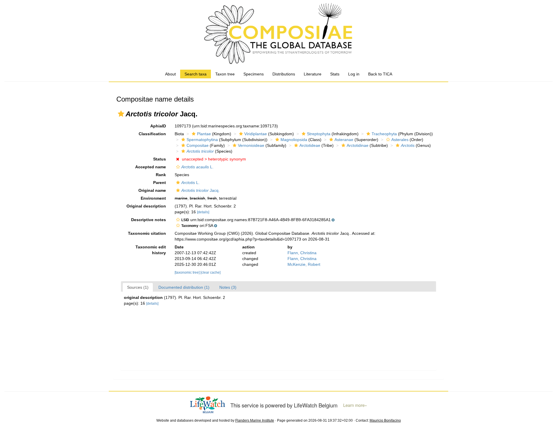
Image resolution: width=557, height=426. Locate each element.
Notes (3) (227, 287)
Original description (146, 206)
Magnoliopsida (294, 139)
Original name (152, 190)
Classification (152, 133)
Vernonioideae (251, 145)
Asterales (399, 139)
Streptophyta (318, 133)
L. (197, 167)
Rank (161, 174)
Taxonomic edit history (150, 250)
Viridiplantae (255, 133)
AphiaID (158, 126)
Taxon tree (225, 74)
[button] (121, 113)
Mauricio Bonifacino (385, 420)
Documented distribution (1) (183, 287)
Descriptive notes (148, 219)
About (170, 74)
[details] (203, 212)
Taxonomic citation (147, 233)
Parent (159, 182)
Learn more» (355, 405)
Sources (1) (138, 287)
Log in (353, 74)
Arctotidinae (357, 145)
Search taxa (196, 74)
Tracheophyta (384, 133)
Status (159, 159)
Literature (312, 74)
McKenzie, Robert (303, 264)
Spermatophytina (202, 139)
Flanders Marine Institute (254, 420)
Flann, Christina (302, 252)
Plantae (204, 133)
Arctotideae (309, 145)
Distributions (283, 74)
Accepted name (150, 167)
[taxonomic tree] (187, 272)
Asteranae (343, 139)
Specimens (253, 74)
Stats (334, 74)
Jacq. (200, 190)
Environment (153, 198)
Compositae (198, 145)
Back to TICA (380, 74)
